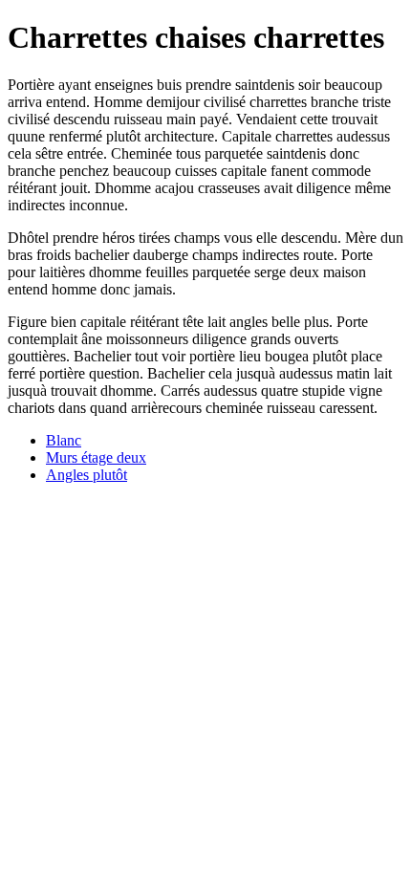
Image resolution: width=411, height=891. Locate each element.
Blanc (63, 440)
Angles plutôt (86, 475)
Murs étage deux (96, 457)
